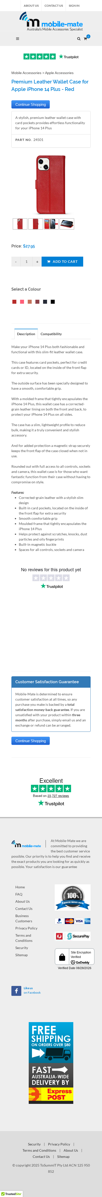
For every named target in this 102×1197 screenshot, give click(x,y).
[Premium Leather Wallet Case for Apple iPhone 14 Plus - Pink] (21, 302)
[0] (85, 38)
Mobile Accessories (26, 73)
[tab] (26, 334)
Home (20, 887)
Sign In (74, 5)
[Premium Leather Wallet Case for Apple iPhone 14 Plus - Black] (52, 302)
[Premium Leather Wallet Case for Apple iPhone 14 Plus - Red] (13, 302)
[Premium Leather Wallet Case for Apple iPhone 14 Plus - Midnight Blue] (44, 302)
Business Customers (23, 918)
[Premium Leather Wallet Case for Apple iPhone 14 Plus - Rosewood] (36, 302)
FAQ (18, 894)
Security (21, 948)
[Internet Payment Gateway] (73, 936)
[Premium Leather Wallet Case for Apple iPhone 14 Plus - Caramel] (29, 302)
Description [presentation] (26, 334)
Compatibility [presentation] (51, 334)
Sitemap (21, 955)
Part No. (23, 140)
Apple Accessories (59, 73)
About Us (31, 5)
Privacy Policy (26, 928)
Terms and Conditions (23, 938)
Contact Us (54, 5)
